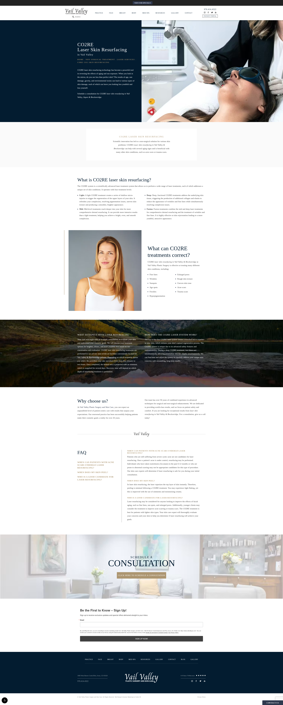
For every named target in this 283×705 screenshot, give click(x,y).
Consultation (141, 562)
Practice (99, 13)
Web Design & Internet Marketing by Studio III (128, 697)
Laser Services (126, 59)
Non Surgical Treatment (100, 59)
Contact (188, 13)
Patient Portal (210, 16)
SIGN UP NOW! (141, 638)
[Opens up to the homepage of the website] (141, 678)
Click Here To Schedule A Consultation (141, 575)
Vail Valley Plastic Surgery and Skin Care (96, 407)
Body (134, 13)
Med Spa (145, 13)
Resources (160, 13)
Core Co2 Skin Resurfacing (93, 62)
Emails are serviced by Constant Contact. (157, 632)
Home (80, 59)
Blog (183, 659)
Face (111, 13)
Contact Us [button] (273, 703)
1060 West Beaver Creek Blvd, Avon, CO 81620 (92, 676)
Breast (122, 13)
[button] (5, 700)
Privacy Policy (202, 697)
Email (82, 620)
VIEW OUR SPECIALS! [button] (142, 3)
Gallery (175, 13)
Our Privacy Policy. (173, 632)
